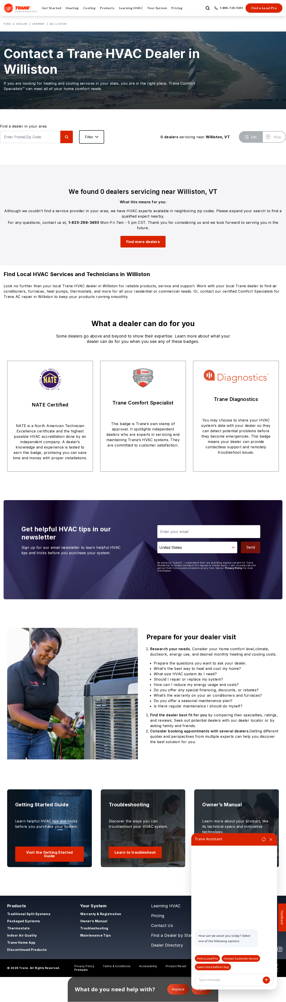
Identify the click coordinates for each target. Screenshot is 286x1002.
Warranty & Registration (100, 914)
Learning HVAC (166, 905)
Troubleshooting (94, 928)
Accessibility (148, 966)
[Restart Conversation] (263, 839)
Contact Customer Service (241, 958)
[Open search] (207, 8)
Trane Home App (21, 942)
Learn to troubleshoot (135, 852)
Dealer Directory (167, 945)
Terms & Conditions (117, 966)
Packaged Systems (23, 921)
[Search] (66, 137)
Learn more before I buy (213, 967)
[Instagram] (279, 949)
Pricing (157, 915)
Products (16, 905)
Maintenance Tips (95, 935)
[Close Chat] (270, 839)
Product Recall (176, 966)
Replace (178, 989)
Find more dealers (143, 241)
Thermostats (18, 928)
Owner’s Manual (93, 921)
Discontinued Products (27, 950)
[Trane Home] (21, 8)
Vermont (38, 23)
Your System (93, 905)
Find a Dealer (15, 23)
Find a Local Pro (264, 8)
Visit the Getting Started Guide (49, 854)
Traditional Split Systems (28, 914)
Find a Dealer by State (173, 935)
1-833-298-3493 (83, 222)
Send (250, 547)
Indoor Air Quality (22, 935)
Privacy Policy (234, 568)
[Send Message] (266, 980)
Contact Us (162, 925)
